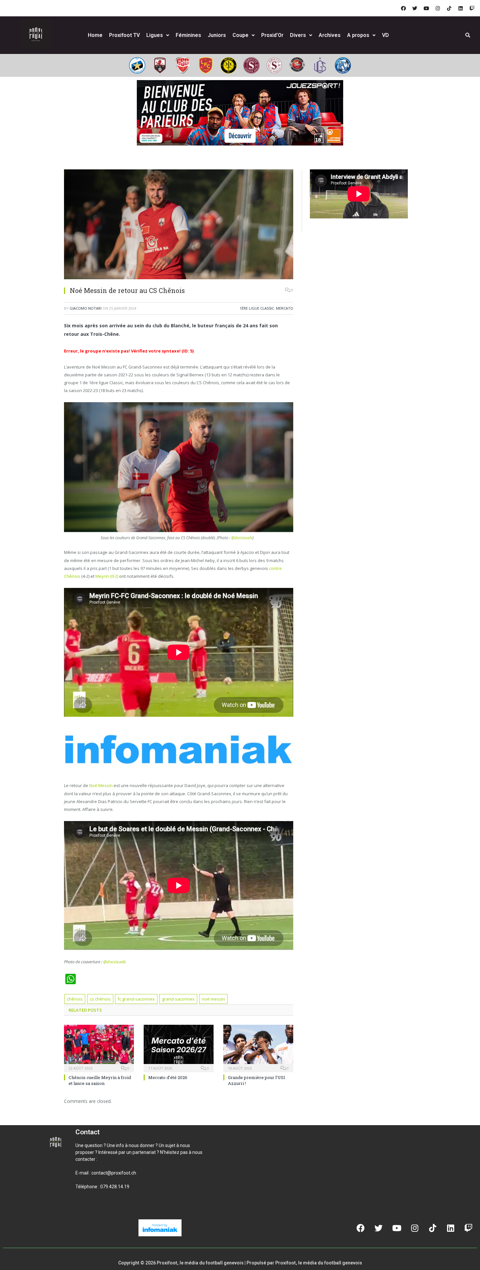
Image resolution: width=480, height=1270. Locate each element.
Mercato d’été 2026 (167, 1077)
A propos (358, 35)
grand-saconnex (178, 999)
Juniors (217, 35)
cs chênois (100, 999)
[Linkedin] (460, 8)
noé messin (213, 999)
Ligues (154, 35)
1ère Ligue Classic (257, 308)
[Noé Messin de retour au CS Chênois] (178, 225)
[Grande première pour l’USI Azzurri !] (258, 1048)
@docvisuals (241, 538)
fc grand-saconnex (136, 999)
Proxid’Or (272, 35)
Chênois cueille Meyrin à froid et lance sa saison (100, 1080)
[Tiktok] (449, 8)
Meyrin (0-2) (106, 576)
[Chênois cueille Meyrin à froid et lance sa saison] (99, 1048)
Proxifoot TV (124, 35)
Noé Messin (101, 785)
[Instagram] (437, 8)
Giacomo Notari (86, 308)
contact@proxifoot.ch (113, 1173)
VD (385, 35)
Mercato (284, 308)
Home (95, 35)
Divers (298, 35)
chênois (75, 999)
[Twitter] (415, 8)
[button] (83, 1209)
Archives (330, 35)
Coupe (240, 35)
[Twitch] (472, 8)
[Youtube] (426, 8)
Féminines (188, 35)
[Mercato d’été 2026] (179, 1048)
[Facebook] (403, 8)
